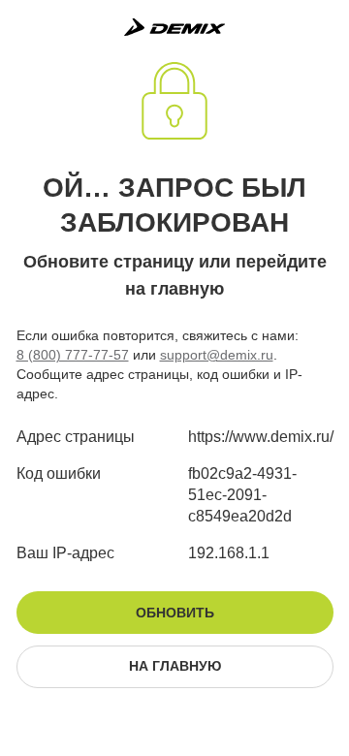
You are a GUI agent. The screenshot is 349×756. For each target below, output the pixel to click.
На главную (175, 666)
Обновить (175, 612)
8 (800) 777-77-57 (72, 354)
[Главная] (174, 27)
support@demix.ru (216, 354)
